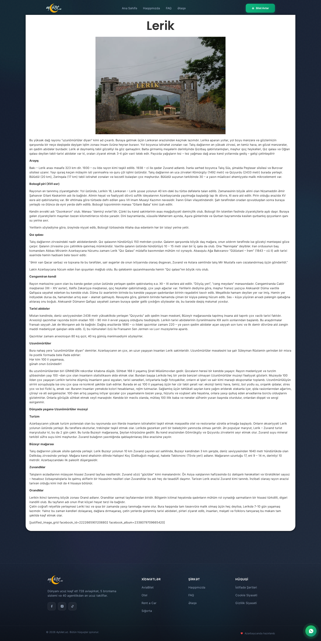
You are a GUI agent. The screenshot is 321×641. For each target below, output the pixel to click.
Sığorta (147, 611)
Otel (144, 595)
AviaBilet (148, 587)
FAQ (168, 8)
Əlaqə (181, 8)
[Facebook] (52, 606)
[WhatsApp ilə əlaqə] (311, 631)
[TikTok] (72, 606)
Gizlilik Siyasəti (246, 603)
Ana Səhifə (129, 8)
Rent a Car (149, 603)
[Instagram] (62, 606)
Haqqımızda (151, 8)
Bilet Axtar (262, 8)
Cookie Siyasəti (246, 595)
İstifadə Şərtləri (246, 587)
